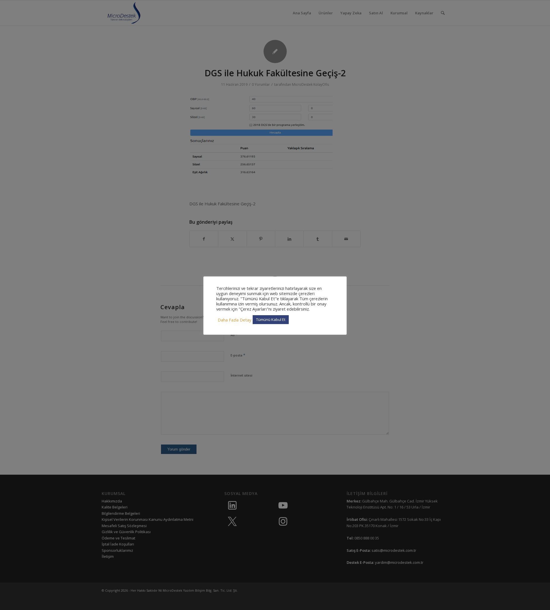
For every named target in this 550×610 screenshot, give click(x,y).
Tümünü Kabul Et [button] (270, 319)
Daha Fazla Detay (234, 319)
